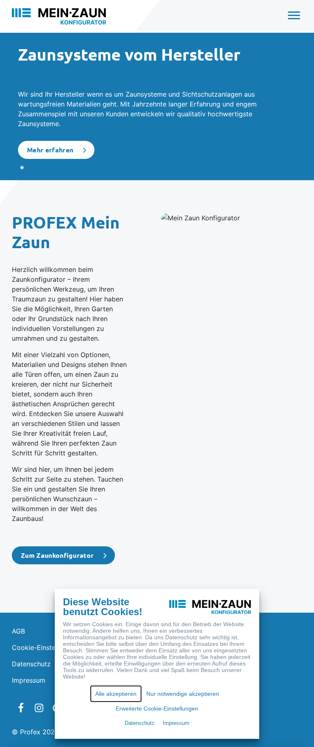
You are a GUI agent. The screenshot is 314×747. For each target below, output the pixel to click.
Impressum (28, 680)
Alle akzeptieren (116, 693)
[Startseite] (59, 15)
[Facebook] (21, 708)
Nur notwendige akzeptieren (182, 693)
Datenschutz (31, 664)
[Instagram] (39, 708)
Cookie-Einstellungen (45, 647)
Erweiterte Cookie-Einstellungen (157, 708)
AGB (18, 631)
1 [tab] (22, 168)
